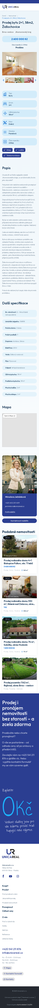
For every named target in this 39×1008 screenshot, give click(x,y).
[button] (3, 80)
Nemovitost (12, 16)
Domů (4, 16)
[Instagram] (17, 876)
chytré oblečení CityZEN (24, 1005)
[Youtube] (10, 876)
